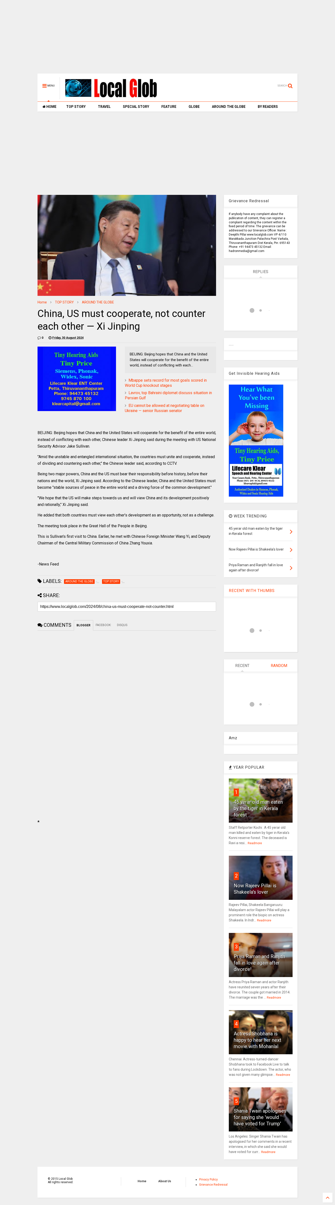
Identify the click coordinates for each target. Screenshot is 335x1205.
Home (42, 302)
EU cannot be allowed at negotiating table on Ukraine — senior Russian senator (164, 408)
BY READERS (268, 107)
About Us (164, 1181)
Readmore (255, 843)
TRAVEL (104, 107)
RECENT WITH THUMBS (252, 590)
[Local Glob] (114, 97)
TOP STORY (76, 107)
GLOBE (194, 107)
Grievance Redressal (213, 1184)
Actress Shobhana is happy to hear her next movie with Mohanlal (257, 1040)
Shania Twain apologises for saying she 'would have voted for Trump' (260, 1117)
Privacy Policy (208, 1179)
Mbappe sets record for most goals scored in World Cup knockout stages (166, 383)
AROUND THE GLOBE (228, 107)
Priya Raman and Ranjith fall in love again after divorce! (259, 963)
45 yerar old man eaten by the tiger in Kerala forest (258, 808)
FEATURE (168, 107)
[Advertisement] (167, 39)
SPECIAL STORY (136, 107)
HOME (51, 107)
